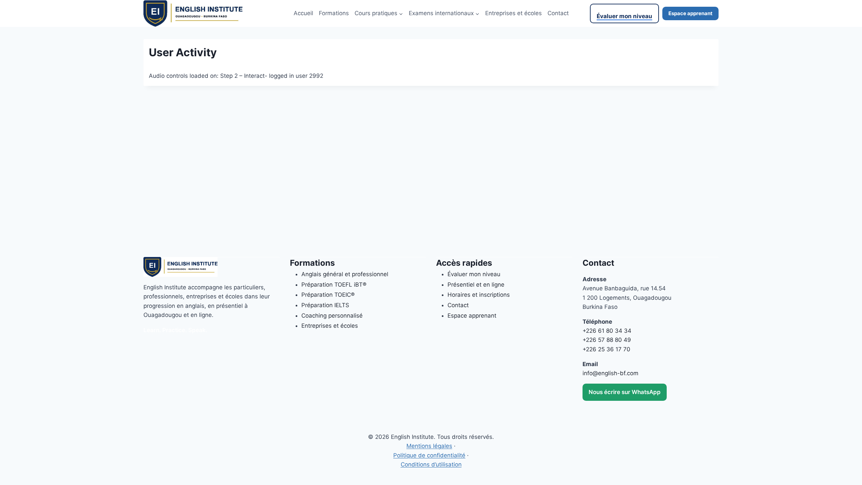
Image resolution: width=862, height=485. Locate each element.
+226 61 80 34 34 (607, 330)
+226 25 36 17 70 (606, 349)
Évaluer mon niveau (624, 16)
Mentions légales (429, 446)
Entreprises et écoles (513, 13)
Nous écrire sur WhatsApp (625, 392)
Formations (334, 13)
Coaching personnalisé (332, 315)
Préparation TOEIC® (328, 294)
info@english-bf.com (610, 373)
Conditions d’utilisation (431, 464)
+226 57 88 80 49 (607, 339)
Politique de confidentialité (429, 455)
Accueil (303, 13)
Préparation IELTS (325, 305)
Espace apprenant (690, 13)
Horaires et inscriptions (478, 294)
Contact (558, 13)
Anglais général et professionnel (344, 274)
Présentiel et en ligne (475, 284)
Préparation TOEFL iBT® (333, 284)
